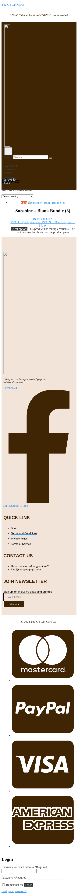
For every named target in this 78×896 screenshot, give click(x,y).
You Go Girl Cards (13, 4)
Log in (28, 885)
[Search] (50, 158)
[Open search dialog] (8, 151)
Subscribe (14, 604)
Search (8, 157)
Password (14, 877)
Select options (19, 229)
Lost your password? (14, 891)
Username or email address (24, 867)
